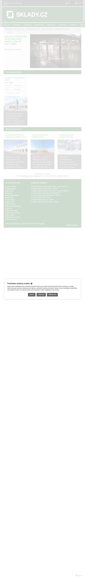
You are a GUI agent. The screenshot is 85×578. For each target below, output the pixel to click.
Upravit (32, 294)
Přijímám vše (52, 294)
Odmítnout (41, 294)
